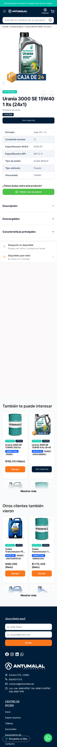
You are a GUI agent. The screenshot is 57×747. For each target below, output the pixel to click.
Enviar (28, 642)
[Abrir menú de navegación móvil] (4, 11)
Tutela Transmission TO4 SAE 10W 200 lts (42, 551)
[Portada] (17, 11)
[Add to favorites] (43, 91)
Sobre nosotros (13, 717)
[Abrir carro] (52, 11)
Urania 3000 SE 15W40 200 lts (13, 446)
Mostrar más (28, 491)
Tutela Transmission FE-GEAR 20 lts (14, 551)
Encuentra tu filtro (18, 738)
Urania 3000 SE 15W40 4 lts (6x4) (41, 446)
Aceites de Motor (17, 27)
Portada (6, 27)
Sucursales (10, 729)
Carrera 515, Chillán (19, 675)
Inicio (7, 712)
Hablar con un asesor (30, 191)
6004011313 (15, 679)
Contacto (10, 743)
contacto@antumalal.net (21, 683)
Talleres (9, 723)
